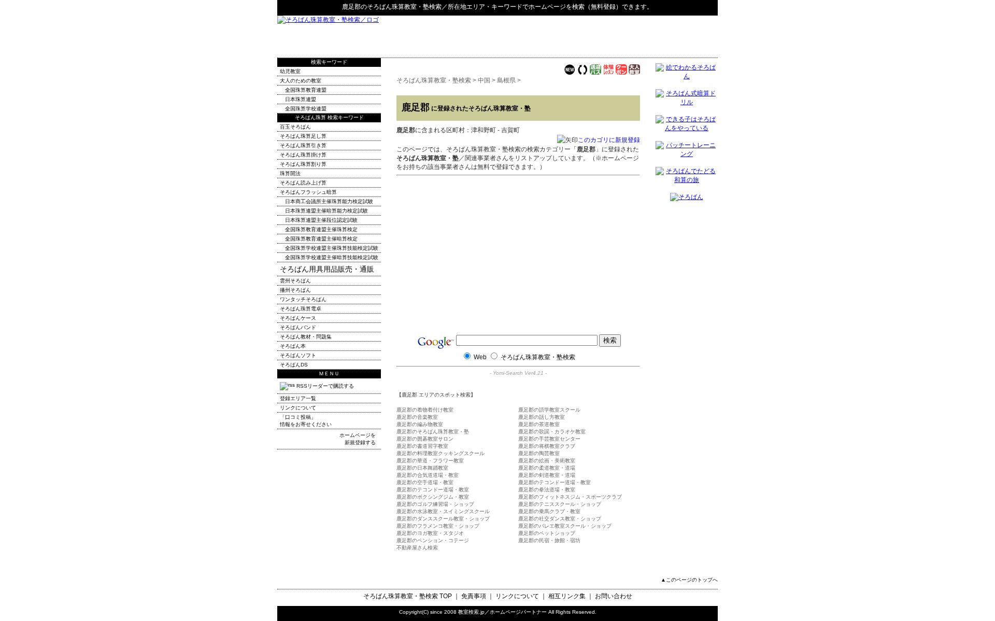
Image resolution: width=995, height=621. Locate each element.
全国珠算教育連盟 (305, 90)
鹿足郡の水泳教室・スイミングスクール (443, 511)
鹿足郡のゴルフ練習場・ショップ (435, 504)
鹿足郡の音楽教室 (417, 417)
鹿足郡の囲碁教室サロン (424, 439)
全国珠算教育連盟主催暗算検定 (321, 239)
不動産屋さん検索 (417, 548)
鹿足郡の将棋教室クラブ (546, 446)
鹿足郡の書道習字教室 (422, 446)
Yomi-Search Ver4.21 (518, 373)
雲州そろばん (295, 281)
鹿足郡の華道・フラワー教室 (430, 460)
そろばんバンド (298, 327)
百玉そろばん (295, 127)
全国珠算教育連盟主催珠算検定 (321, 229)
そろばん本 (293, 346)
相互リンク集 (567, 596)
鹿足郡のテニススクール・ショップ (559, 504)
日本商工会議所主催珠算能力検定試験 (329, 201)
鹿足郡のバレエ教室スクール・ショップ (565, 526)
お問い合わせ (613, 596)
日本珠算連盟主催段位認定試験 (321, 220)
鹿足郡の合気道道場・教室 (427, 475)
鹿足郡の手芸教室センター (549, 439)
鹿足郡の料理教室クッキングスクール (440, 453)
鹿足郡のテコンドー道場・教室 (554, 482)
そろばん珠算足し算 (303, 136)
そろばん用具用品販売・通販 (327, 269)
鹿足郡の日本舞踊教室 (422, 468)
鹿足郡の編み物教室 (419, 424)
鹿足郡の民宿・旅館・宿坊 (549, 540)
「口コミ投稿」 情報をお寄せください (306, 420)
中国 (484, 80)
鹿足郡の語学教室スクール (549, 410)
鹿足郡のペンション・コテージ (432, 540)
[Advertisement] (596, 36)
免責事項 (473, 596)
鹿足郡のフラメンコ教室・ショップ (437, 526)
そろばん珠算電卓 (300, 309)
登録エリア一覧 (298, 398)
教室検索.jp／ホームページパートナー (502, 612)
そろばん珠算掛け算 (303, 155)
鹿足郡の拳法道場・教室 (546, 489)
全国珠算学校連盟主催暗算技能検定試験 (331, 257)
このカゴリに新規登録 (609, 140)
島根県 (506, 80)
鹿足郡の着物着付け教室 (424, 410)
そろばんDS (294, 365)
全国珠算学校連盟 (305, 108)
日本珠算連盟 (300, 99)
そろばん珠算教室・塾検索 (404, 6)
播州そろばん (295, 290)
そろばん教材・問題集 (306, 337)
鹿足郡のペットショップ (546, 533)
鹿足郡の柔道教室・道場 (546, 468)
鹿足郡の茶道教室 (539, 424)
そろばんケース (298, 318)
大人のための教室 (300, 80)
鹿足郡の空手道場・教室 (424, 482)
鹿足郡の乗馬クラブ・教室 (549, 511)
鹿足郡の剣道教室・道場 (546, 475)
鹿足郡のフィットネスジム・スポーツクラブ (570, 497)
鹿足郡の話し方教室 (541, 417)
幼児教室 (290, 71)
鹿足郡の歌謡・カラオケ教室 (552, 431)
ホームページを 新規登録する (357, 438)
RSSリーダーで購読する (324, 386)
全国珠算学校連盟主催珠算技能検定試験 (331, 248)
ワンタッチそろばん (303, 299)
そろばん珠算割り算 (303, 164)
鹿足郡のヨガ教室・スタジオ (430, 533)
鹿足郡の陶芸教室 (539, 453)
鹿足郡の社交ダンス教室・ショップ (559, 518)
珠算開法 (290, 173)
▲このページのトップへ (689, 580)
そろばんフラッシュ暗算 (308, 192)
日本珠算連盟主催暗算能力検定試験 (326, 211)
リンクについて (298, 408)
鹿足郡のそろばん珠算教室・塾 (432, 431)
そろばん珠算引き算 (303, 145)
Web (480, 357)
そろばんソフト (298, 355)
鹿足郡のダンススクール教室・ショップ (443, 518)
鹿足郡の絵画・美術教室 (546, 460)
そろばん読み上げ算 (303, 183)
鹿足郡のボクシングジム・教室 (432, 497)
